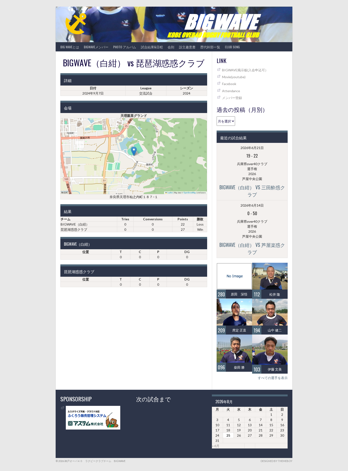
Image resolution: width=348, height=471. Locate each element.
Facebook (229, 84)
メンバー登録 (232, 98)
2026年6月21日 (252, 148)
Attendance (231, 91)
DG (187, 252)
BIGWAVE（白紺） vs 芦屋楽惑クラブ (252, 248)
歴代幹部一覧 (210, 46)
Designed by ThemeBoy (276, 460)
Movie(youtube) (233, 77)
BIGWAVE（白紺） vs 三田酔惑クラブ (252, 191)
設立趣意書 (187, 46)
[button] (134, 151)
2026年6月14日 (252, 205)
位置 (85, 252)
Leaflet (170, 192)
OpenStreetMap (189, 192)
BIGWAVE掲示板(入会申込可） (245, 70)
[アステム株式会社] (93, 428)
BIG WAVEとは (69, 46)
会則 (171, 46)
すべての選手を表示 (273, 378)
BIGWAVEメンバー (96, 46)
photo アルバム (124, 46)
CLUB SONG (232, 46)
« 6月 (215, 446)
